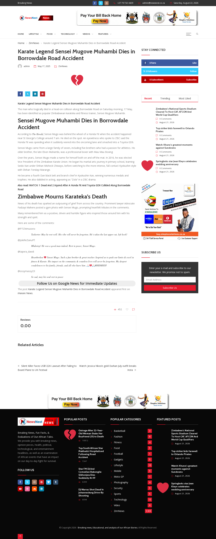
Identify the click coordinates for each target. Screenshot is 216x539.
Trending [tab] (165, 98)
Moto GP (119, 476)
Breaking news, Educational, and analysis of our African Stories (107, 527)
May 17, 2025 (44, 66)
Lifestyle (34, 34)
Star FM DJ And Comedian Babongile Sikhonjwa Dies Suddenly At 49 (89, 473)
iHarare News (25, 293)
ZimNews (34, 43)
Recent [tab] (148, 98)
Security (118, 488)
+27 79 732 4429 (125, 3)
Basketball (119, 430)
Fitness (118, 442)
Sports (117, 493)
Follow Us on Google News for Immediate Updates (77, 283)
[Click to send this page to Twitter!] (27, 93)
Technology (68, 34)
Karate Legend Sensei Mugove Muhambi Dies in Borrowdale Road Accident (69, 289)
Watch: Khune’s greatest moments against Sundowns (174, 146)
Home (21, 34)
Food (50, 34)
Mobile (117, 471)
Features (103, 34)
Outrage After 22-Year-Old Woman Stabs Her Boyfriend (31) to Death (91, 433)
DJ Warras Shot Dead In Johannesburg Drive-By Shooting (91, 492)
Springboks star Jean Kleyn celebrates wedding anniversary (176, 163)
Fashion (118, 436)
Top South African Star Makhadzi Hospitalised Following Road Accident (91, 453)
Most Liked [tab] (185, 98)
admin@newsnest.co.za (153, 3)
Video (117, 505)
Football (118, 453)
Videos (86, 34)
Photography (121, 482)
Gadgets (118, 459)
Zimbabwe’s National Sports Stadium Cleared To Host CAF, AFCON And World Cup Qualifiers (176, 111)
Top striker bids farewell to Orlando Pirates (184, 453)
